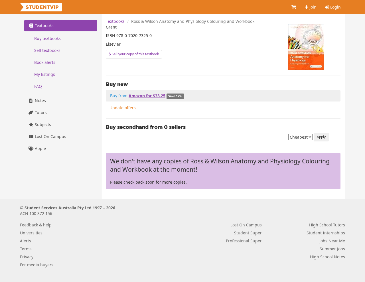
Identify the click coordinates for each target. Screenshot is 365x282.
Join (312, 7)
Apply (321, 137)
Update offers (123, 107)
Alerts (25, 241)
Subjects (42, 124)
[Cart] (294, 7)
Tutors (40, 112)
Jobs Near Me (332, 241)
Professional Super (244, 241)
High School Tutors (327, 225)
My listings (44, 74)
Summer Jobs (332, 248)
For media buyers (36, 264)
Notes (40, 100)
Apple (40, 148)
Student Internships (326, 233)
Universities (31, 233)
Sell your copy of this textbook (135, 54)
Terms (26, 248)
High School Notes (327, 256)
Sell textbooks (47, 50)
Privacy (26, 256)
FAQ (38, 86)
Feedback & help (36, 225)
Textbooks (115, 21)
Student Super (248, 233)
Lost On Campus (50, 136)
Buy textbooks (47, 38)
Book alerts (44, 62)
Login (335, 7)
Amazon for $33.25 (147, 95)
